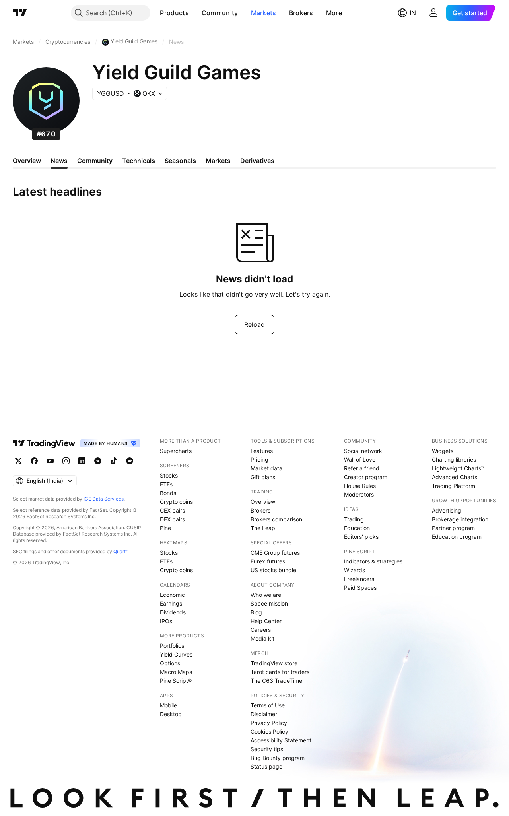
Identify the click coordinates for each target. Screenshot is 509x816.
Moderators (359, 494)
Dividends (173, 612)
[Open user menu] (433, 13)
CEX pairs (172, 510)
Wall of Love (359, 459)
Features (262, 450)
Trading (354, 519)
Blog (256, 612)
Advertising (446, 510)
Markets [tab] (218, 161)
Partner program (453, 528)
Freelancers (359, 578)
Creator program (365, 477)
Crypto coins (176, 501)
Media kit (262, 638)
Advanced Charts (454, 477)
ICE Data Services (104, 499)
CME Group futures (275, 552)
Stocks (169, 475)
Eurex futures (268, 561)
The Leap (263, 528)
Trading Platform (453, 485)
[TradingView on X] (18, 460)
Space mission (269, 603)
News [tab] (59, 161)
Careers (261, 629)
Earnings (171, 603)
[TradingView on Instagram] (66, 460)
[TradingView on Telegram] (97, 460)
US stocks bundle (273, 570)
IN (413, 13)
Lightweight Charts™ (458, 468)
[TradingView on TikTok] (113, 460)
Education (357, 528)
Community (220, 13)
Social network (363, 450)
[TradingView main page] (20, 12)
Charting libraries (454, 459)
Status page (266, 766)
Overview (263, 501)
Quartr (120, 551)
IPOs (166, 621)
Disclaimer (264, 714)
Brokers (301, 13)
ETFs (166, 484)
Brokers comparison (276, 519)
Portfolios (172, 645)
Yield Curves (176, 654)
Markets (263, 13)
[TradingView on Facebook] (34, 460)
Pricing (259, 459)
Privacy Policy (269, 722)
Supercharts (176, 450)
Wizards (354, 570)
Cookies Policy (269, 731)
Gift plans (263, 477)
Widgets (442, 450)
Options (170, 663)
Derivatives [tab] (257, 161)
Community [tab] (95, 161)
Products (174, 13)
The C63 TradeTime (276, 680)
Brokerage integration (460, 519)
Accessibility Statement (281, 740)
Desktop (171, 714)
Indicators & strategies (373, 561)
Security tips (267, 749)
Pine (165, 528)
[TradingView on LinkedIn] (81, 460)
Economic (172, 594)
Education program (457, 536)
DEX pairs (172, 519)
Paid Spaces (360, 587)
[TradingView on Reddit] (129, 460)
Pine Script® (176, 680)
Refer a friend (361, 468)
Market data (266, 468)
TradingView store (274, 663)
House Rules (360, 485)
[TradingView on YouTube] (50, 460)
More (334, 13)
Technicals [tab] (138, 161)
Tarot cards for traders (280, 671)
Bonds (168, 493)
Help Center (266, 621)
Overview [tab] (27, 161)
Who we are (266, 594)
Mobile (168, 705)
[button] (194, 13)
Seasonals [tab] (180, 161)
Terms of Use (268, 705)
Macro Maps (176, 671)
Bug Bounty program (278, 757)
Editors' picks (361, 536)
